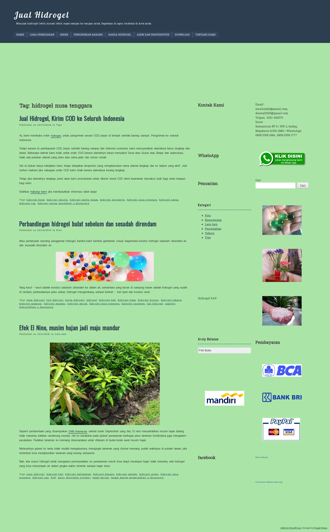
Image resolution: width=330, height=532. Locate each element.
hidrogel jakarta (171, 300)
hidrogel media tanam (84, 199)
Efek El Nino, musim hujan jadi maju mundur (69, 327)
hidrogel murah (77, 303)
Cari (258, 180)
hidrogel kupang (103, 474)
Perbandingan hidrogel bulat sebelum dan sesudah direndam (87, 223)
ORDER (64, 34)
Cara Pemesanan (42, 34)
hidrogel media (149, 474)
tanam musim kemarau (125, 477)
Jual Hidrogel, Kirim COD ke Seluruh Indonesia (71, 118)
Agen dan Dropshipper (153, 34)
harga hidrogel (74, 300)
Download (182, 34)
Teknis (209, 233)
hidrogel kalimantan (78, 474)
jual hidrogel (155, 303)
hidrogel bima (127, 300)
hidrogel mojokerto (112, 199)
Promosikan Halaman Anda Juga (269, 482)
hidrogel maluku (126, 474)
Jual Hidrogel (41, 15)
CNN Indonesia (78, 431)
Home (20, 34)
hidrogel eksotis (57, 199)
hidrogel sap (27, 203)
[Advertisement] (165, 69)
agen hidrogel (35, 300)
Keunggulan (213, 220)
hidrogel (56, 135)
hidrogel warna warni (52, 203)
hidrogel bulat (35, 199)
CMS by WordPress (290, 528)
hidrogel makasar (30, 303)
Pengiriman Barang (88, 34)
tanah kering (100, 477)
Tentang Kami (205, 34)
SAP (53, 477)
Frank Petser (320, 528)
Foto (59, 230)
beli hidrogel (54, 300)
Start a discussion (77, 203)
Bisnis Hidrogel (261, 457)
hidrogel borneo (148, 300)
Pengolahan (213, 228)
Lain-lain (60, 334)
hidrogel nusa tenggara (142, 199)
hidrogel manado (54, 303)
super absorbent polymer (74, 477)
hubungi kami (39, 191)
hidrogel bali (107, 300)
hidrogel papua (169, 199)
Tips (59, 124)
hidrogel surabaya (133, 303)
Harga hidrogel (119, 34)
